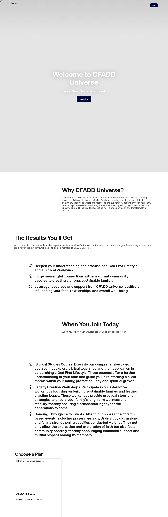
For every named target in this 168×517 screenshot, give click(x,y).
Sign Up (84, 99)
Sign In (154, 5)
